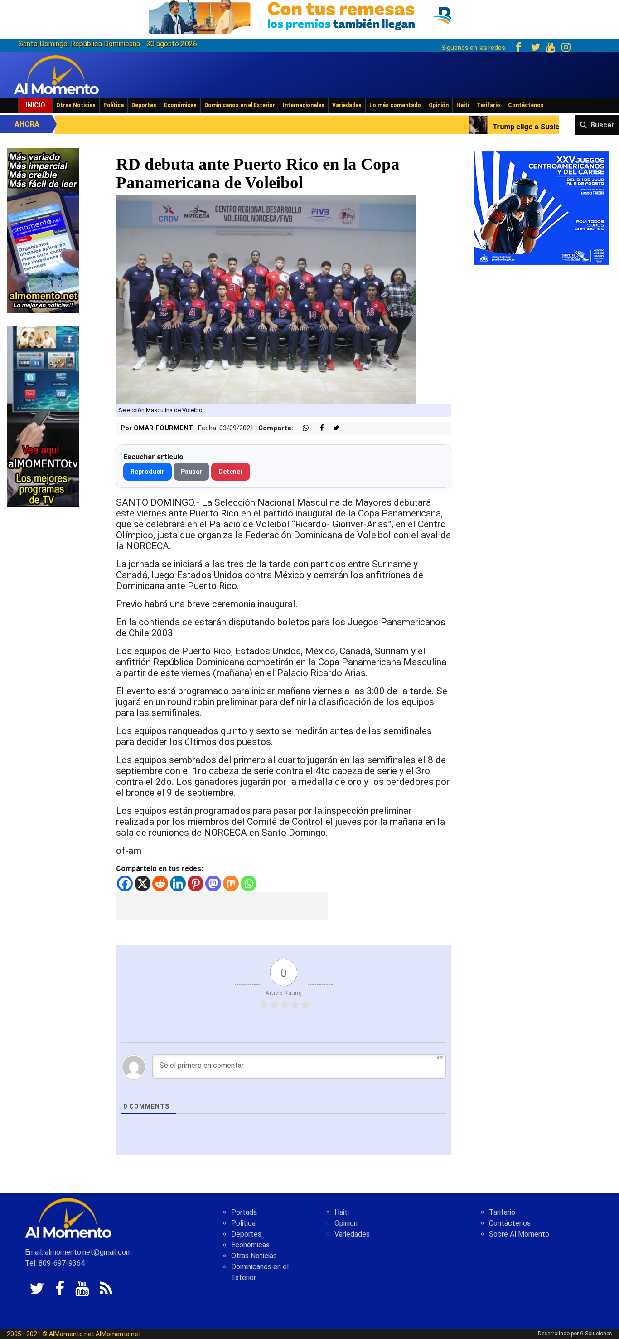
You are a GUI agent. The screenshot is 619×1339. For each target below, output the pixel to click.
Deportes (143, 105)
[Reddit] (160, 883)
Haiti (341, 1212)
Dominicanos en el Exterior (239, 105)
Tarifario (488, 105)
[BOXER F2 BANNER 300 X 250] (541, 207)
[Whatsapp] (248, 883)
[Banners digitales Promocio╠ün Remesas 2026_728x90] (309, 15)
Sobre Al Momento (519, 1234)
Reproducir (147, 471)
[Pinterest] (195, 883)
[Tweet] (332, 428)
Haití (462, 105)
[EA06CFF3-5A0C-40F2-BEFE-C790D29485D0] (43, 415)
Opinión (439, 105)
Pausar (191, 471)
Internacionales (303, 105)
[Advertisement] (222, 906)
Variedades (347, 105)
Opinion (346, 1223)
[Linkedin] (178, 883)
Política (113, 105)
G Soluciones (596, 1333)
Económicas (180, 105)
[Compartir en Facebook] (317, 428)
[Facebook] (125, 883)
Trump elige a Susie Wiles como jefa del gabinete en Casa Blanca (495, 126)
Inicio (35, 105)
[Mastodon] (213, 883)
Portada (244, 1212)
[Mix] (231, 883)
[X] (142, 883)
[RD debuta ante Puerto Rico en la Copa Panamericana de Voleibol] (266, 299)
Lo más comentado (395, 105)
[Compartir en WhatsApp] (302, 428)
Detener (230, 471)
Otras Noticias (76, 105)
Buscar (602, 125)
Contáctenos (526, 105)
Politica (243, 1223)
